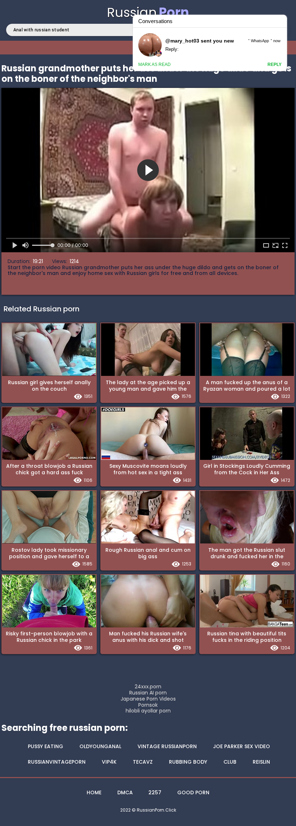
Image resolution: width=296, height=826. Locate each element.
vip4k (109, 761)
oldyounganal (100, 746)
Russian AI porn (148, 693)
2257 (154, 792)
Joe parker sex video (241, 746)
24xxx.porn (148, 687)
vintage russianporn (167, 746)
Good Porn (193, 792)
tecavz (143, 761)
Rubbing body (188, 761)
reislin (261, 761)
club (229, 761)
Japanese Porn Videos (148, 699)
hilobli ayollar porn (148, 711)
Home (94, 792)
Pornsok (148, 705)
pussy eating (45, 746)
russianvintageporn (57, 761)
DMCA (125, 792)
